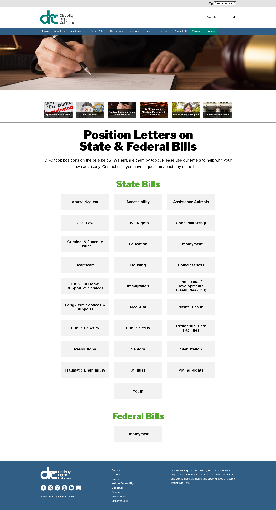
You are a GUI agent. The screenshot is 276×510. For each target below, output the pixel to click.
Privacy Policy (119, 496)
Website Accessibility (123, 483)
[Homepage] (57, 23)
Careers (116, 479)
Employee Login (120, 500)
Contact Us (117, 470)
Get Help (116, 474)
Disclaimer (117, 487)
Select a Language (223, 3)
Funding (116, 492)
